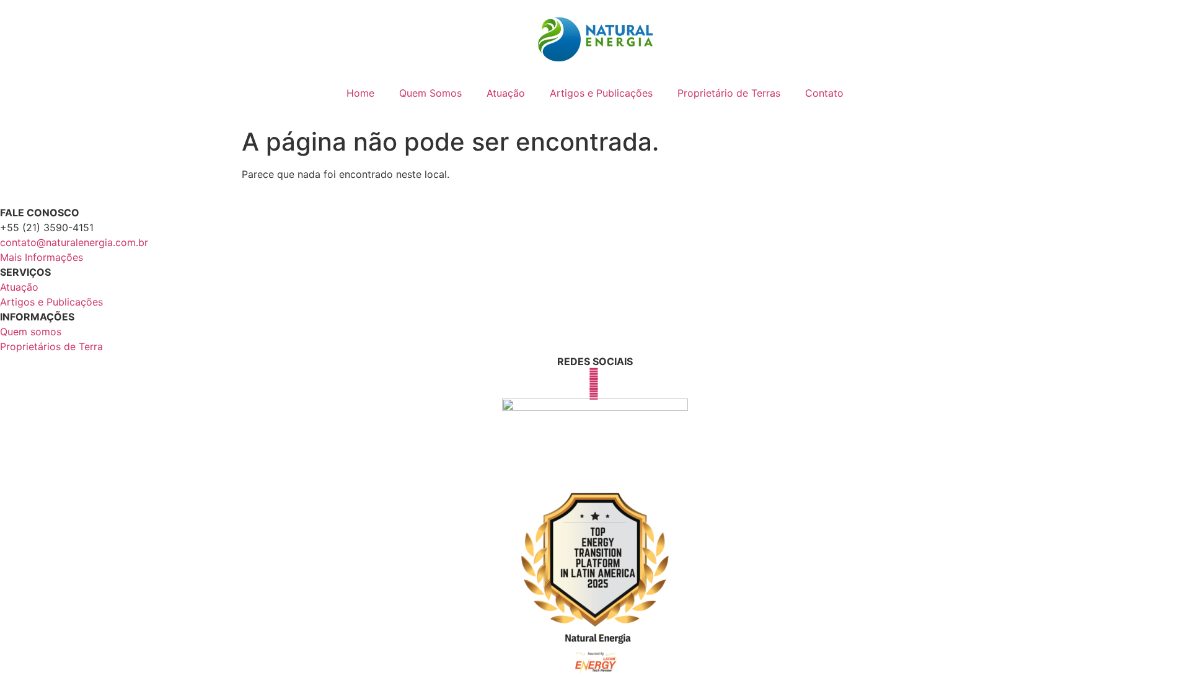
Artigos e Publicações (601, 93)
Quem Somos (430, 93)
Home (360, 93)
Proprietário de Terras (728, 93)
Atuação (506, 93)
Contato (824, 93)
